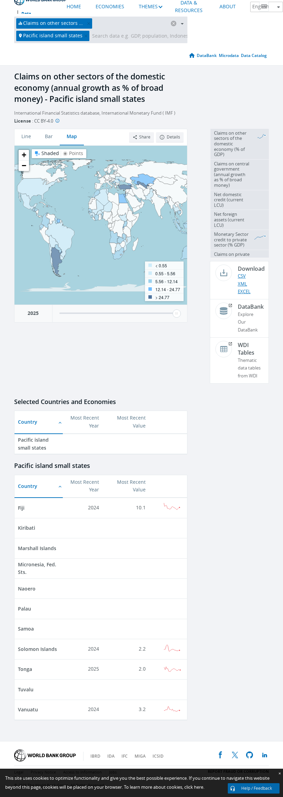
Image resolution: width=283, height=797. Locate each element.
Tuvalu (25, 689)
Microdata (229, 55)
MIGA (140, 756)
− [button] (24, 165)
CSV (242, 276)
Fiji (21, 508)
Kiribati (26, 528)
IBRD (95, 756)
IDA (111, 756)
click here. (194, 787)
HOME (74, 7)
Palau (24, 608)
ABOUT (227, 7)
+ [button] (24, 155)
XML (242, 284)
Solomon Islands (37, 649)
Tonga (25, 669)
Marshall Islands (37, 548)
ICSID (158, 756)
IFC (124, 756)
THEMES (148, 7)
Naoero (27, 588)
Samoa (26, 628)
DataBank (207, 55)
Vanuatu (28, 709)
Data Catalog (254, 55)
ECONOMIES (110, 7)
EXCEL (244, 291)
